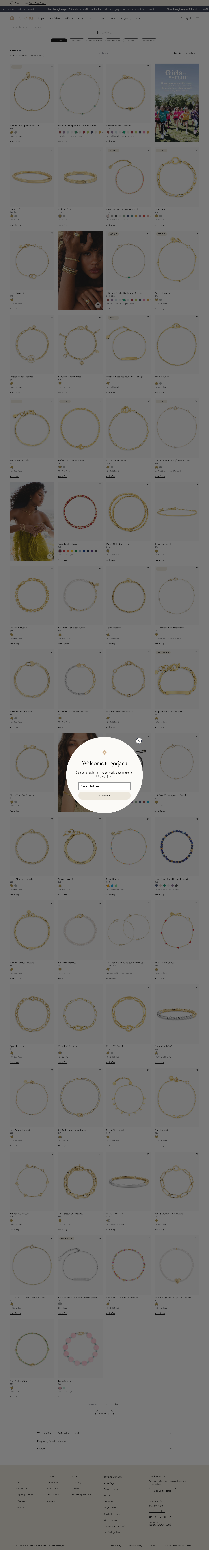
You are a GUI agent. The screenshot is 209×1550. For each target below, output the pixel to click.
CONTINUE (104, 795)
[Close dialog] (139, 740)
